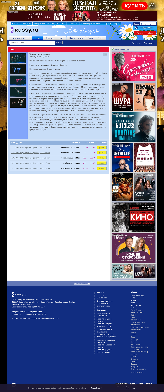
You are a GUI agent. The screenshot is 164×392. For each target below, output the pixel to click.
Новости (15, 23)
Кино (133, 337)
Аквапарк (134, 339)
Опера (133, 356)
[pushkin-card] (120, 49)
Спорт (133, 317)
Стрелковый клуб (138, 322)
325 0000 (147, 27)
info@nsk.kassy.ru (19, 312)
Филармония (76, 38)
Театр (37, 38)
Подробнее (95, 388)
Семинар (134, 361)
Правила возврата (112, 23)
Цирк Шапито (136, 330)
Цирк (61, 38)
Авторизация (137, 43)
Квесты (133, 334)
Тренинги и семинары (140, 327)
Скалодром (135, 349)
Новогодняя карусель (139, 347)
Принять (131, 388)
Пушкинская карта (138, 369)
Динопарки (135, 325)
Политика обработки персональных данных (106, 335)
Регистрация (149, 43)
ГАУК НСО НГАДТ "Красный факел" (25, 147)
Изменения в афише (145, 33)
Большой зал (45, 147)
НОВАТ (133, 315)
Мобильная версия (82, 283)
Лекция (134, 364)
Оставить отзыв (137, 372)
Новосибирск (145, 24)
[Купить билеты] (19, 294)
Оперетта (134, 359)
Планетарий (136, 320)
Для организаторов (41, 23)
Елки (90, 38)
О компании (26, 23)
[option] (82, 16)
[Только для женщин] (18, 58)
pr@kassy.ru (16, 314)
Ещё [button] (100, 38)
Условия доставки (104, 326)
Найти (58, 42)
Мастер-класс (136, 344)
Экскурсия (135, 366)
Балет (133, 342)
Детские (50, 38)
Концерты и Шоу (20, 38)
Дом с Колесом (137, 312)
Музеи (133, 332)
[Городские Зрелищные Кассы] (23, 30)
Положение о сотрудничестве (103, 304)
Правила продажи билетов (91, 23)
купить (101, 147)
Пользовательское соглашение (104, 330)
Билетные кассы (58, 23)
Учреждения (73, 23)
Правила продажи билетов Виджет (104, 351)
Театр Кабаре (136, 310)
